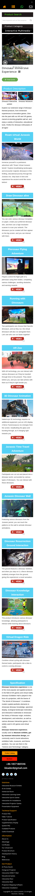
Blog (3, 857)
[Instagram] (7, 774)
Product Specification (9, 820)
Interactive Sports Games (11, 798)
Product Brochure (8, 851)
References (6, 860)
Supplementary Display (10, 823)
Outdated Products (8, 829)
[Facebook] (3, 774)
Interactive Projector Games (11, 803)
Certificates (6, 845)
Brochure (9, 759)
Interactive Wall (7, 882)
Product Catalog (10, 753)
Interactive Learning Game (11, 795)
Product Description (14, 88)
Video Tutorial (7, 817)
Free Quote (11, 80)
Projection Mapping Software (12, 885)
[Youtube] (11, 774)
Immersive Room (8, 792)
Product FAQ (6, 814)
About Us (5, 839)
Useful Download (8, 832)
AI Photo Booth (7, 867)
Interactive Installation (10, 888)
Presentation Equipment (10, 806)
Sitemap (21, 894)
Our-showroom (7, 848)
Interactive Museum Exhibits (12, 786)
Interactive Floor (7, 879)
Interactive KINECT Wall (10, 873)
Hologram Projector (9, 870)
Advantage (5, 842)
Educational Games (8, 876)
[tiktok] (15, 774)
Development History (9, 854)
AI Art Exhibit (6, 789)
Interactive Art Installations (11, 800)
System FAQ (6, 826)
